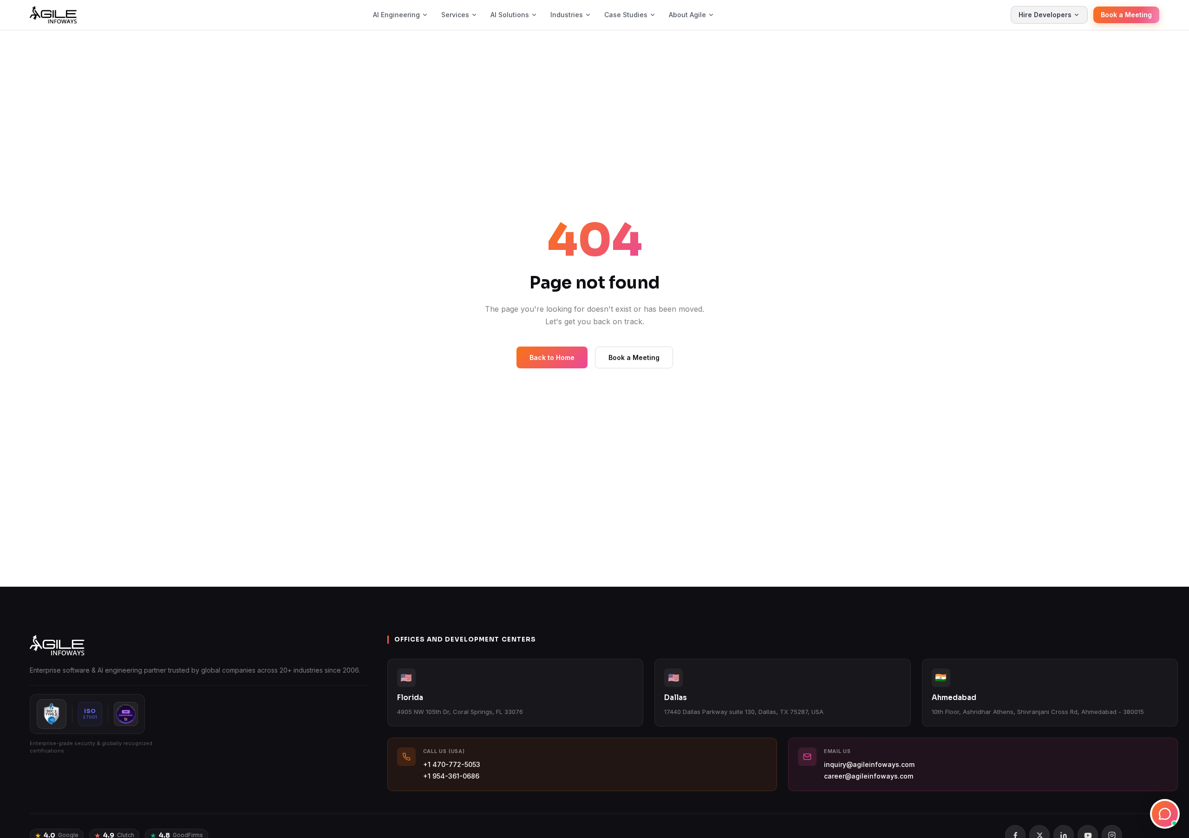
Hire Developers (1045, 15)
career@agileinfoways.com (868, 776)
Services (455, 15)
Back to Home (552, 357)
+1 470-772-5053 (451, 764)
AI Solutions (509, 15)
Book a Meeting (1126, 15)
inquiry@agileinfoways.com (869, 764)
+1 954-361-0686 (451, 776)
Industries (566, 15)
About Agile (687, 15)
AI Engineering (396, 15)
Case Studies (625, 15)
